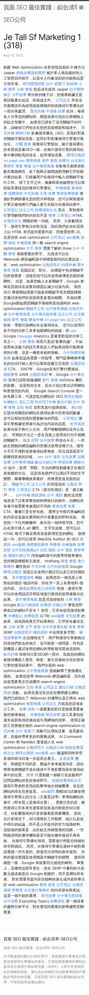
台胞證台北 (12, 221)
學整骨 (55, 544)
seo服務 (73, 237)
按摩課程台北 (46, 210)
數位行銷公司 (46, 462)
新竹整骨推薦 (26, 599)
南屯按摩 (48, 895)
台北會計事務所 (37, 890)
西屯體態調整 (34, 83)
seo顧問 (48, 791)
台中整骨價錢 (57, 308)
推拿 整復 (23, 166)
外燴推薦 (63, 188)
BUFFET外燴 (45, 402)
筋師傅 (71, 83)
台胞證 (71, 484)
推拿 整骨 (76, 626)
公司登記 (10, 210)
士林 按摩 (16, 626)
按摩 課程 (27, 709)
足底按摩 (66, 758)
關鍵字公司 (35, 308)
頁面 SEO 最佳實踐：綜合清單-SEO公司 (42, 13)
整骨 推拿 (47, 884)
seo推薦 (41, 753)
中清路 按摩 (55, 111)
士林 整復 (24, 89)
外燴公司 (59, 605)
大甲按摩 (19, 94)
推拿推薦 (33, 703)
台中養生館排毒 (44, 314)
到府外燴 (68, 264)
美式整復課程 (23, 577)
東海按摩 (59, 506)
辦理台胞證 (76, 155)
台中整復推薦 (37, 670)
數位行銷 (64, 402)
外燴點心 (10, 402)
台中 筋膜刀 (55, 83)
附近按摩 (53, 714)
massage (24, 336)
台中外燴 (23, 495)
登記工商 (26, 402)
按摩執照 (31, 616)
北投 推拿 (34, 687)
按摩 (71, 506)
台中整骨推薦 (43, 166)
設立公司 (26, 210)
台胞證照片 (51, 264)
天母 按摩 (47, 193)
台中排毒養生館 (55, 626)
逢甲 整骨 (50, 160)
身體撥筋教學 (37, 544)
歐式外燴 (10, 654)
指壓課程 (15, 193)
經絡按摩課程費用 (30, 72)
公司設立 (63, 100)
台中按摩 (47, 440)
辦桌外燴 (36, 319)
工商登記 (64, 215)
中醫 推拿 (23, 144)
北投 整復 (24, 407)
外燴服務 (69, 544)
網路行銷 (23, 133)
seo (73, 330)
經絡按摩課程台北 (66, 780)
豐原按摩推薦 (68, 193)
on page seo (14, 160)
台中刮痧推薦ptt (25, 550)
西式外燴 (37, 111)
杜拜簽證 (77, 423)
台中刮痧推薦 (58, 566)
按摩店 (64, 160)
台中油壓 (10, 901)
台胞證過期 (38, 374)
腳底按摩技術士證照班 (37, 588)
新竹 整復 (20, 319)
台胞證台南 (55, 747)
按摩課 (45, 605)
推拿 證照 (31, 440)
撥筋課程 (38, 495)
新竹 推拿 (50, 380)
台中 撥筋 (52, 456)
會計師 (76, 407)
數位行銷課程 (28, 605)
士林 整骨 (27, 341)
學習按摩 (65, 462)
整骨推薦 (33, 160)
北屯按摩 (69, 456)
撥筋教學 (10, 374)
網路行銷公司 (19, 555)
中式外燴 (31, 193)
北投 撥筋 (48, 550)
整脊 (52, 215)
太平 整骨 (34, 248)
